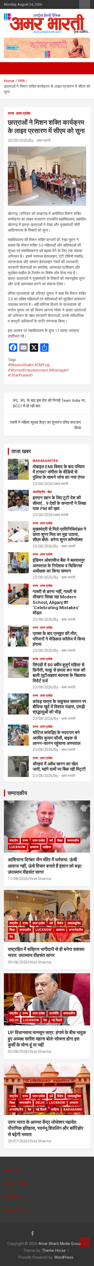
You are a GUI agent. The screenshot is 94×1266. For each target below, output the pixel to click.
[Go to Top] (85, 1242)
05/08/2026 (18, 1051)
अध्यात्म (34, 847)
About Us (12, 1169)
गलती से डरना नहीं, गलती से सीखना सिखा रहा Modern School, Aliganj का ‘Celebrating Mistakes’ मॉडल (56, 602)
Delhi (14, 1020)
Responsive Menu (84, 4)
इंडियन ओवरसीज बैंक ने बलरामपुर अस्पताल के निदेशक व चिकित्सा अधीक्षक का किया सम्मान (59, 566)
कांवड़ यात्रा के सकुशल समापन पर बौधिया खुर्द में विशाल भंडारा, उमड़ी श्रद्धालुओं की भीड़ (59, 707)
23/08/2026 (42, 484)
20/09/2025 (18, 140)
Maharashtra (45, 461)
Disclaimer (13, 1196)
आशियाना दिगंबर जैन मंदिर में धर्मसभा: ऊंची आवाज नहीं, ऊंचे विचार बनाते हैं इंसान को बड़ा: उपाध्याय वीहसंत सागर (45, 866)
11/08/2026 (18, 879)
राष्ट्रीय (13, 840)
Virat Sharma (40, 879)
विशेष (60, 923)
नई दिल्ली (56, 1020)
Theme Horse (54, 1250)
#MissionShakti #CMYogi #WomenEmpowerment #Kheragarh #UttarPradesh (38, 370)
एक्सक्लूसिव (74, 923)
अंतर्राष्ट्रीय (39, 492)
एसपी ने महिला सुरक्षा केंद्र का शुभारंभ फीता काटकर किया (45, 425)
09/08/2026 (18, 962)
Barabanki (72, 1109)
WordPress (63, 1257)
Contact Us (13, 1210)
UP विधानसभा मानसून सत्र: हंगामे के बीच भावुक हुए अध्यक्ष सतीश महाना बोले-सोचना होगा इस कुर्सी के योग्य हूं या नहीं (47, 1039)
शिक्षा (60, 840)
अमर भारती (61, 484)
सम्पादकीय (17, 793)
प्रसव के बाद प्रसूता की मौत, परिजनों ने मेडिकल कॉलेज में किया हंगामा (59, 639)
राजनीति (54, 1013)
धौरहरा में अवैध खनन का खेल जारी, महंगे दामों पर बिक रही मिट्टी (59, 766)
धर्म (51, 840)
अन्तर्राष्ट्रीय (76, 930)
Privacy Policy (15, 1183)
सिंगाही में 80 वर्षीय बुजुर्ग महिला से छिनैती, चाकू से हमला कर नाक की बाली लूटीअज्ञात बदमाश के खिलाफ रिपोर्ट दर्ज (59, 672)
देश (11, 936)
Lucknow (17, 847)
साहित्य (47, 847)
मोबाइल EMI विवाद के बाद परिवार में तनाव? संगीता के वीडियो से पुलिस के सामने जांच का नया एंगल (59, 472)
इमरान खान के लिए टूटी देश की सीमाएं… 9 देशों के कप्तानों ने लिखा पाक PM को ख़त (59, 503)
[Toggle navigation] (10, 68)
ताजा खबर (21, 451)
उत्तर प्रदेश (23, 113)
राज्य (11, 113)
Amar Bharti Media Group (59, 1243)
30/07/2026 (18, 1141)
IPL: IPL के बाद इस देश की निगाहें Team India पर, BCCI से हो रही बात (49, 403)
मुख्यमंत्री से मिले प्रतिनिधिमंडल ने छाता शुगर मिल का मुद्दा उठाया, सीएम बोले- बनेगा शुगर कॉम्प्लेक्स (59, 534)
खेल (49, 492)
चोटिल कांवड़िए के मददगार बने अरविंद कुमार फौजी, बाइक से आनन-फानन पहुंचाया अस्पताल (56, 738)
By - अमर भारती (39, 140)
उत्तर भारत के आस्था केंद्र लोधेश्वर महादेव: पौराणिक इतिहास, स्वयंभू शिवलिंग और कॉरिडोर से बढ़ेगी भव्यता (45, 1128)
